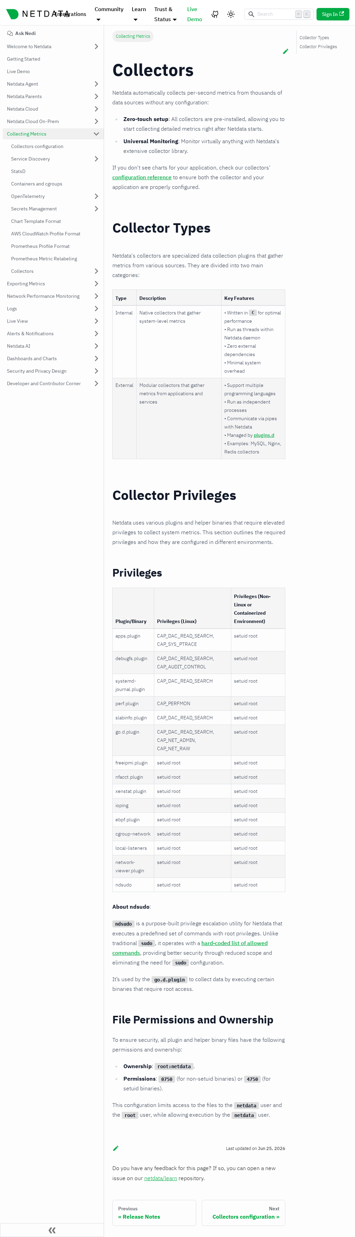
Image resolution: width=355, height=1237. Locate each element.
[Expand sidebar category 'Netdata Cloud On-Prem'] (96, 121)
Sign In (330, 14)
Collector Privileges (318, 47)
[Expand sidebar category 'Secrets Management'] (96, 208)
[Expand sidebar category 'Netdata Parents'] (96, 96)
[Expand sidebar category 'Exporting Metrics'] (96, 283)
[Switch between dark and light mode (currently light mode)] (230, 14)
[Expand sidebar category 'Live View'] (96, 321)
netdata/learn (160, 1178)
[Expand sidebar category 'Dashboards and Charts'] (96, 358)
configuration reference (142, 177)
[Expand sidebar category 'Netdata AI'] (96, 346)
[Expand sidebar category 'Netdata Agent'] (96, 83)
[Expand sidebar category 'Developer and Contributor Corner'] (96, 383)
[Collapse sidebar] (52, 1230)
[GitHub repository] (215, 14)
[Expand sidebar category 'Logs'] (96, 308)
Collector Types (314, 38)
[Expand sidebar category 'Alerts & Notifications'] (96, 333)
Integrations (70, 13)
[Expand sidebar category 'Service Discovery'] (96, 158)
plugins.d (264, 435)
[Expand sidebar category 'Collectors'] (96, 271)
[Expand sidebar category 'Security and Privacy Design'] (96, 371)
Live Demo (194, 14)
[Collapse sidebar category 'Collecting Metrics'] (96, 133)
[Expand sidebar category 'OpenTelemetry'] (96, 196)
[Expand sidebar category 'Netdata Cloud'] (96, 108)
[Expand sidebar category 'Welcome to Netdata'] (96, 46)
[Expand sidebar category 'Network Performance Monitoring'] (96, 296)
